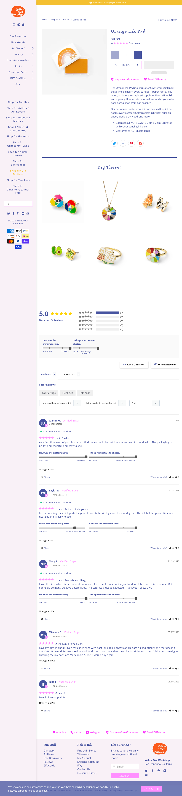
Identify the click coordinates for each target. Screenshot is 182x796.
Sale (18, 84)
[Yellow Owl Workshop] (18, 11)
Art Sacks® (18, 48)
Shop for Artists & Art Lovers (18, 110)
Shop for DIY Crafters (18, 172)
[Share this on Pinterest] (131, 143)
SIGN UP (124, 775)
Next (174, 19)
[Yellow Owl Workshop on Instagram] (23, 214)
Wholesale (83, 754)
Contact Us (83, 769)
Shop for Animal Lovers (18, 153)
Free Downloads (53, 758)
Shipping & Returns (88, 761)
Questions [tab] (69, 374)
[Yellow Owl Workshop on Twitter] (8, 214)
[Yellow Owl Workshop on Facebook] (13, 214)
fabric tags (49, 393)
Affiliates (49, 754)
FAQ (79, 765)
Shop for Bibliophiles (18, 163)
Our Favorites (18, 36)
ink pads (85, 393)
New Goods (18, 42)
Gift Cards (49, 765)
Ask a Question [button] (135, 364)
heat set (67, 393)
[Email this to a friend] (140, 143)
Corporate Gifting (87, 772)
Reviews (48, 761)
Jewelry (18, 54)
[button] (159, 65)
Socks (18, 66)
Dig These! (109, 167)
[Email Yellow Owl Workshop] (27, 214)
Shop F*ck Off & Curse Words (18, 128)
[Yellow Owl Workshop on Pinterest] (18, 214)
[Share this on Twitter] (114, 143)
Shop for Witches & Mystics (18, 119)
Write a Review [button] (167, 364)
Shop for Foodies (18, 102)
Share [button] (46, 477)
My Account (84, 758)
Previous (163, 19)
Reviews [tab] (46, 374)
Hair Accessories (18, 60)
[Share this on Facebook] (123, 143)
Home (44, 20)
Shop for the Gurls (18, 136)
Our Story (49, 750)
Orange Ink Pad (47, 469)
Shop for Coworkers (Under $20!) (18, 189)
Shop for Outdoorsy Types (18, 144)
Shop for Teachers (18, 180)
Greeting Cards (18, 72)
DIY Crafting (18, 78)
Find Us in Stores (86, 750)
